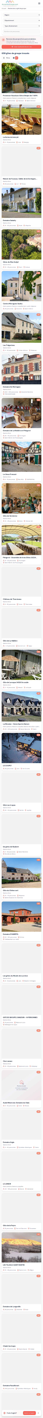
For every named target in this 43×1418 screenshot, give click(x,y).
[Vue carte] (16, 57)
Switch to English (29, 1413)
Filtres (8, 58)
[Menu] (39, 3)
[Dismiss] (38, 1413)
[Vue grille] (13, 57)
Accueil (4, 8)
